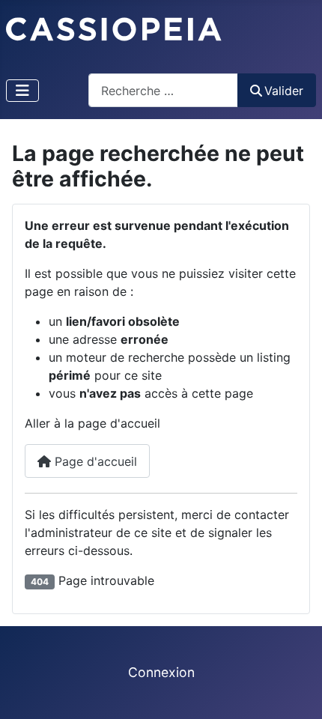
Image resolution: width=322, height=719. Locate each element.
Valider (283, 90)
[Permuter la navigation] (22, 90)
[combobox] (163, 90)
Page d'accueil (94, 461)
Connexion (161, 672)
